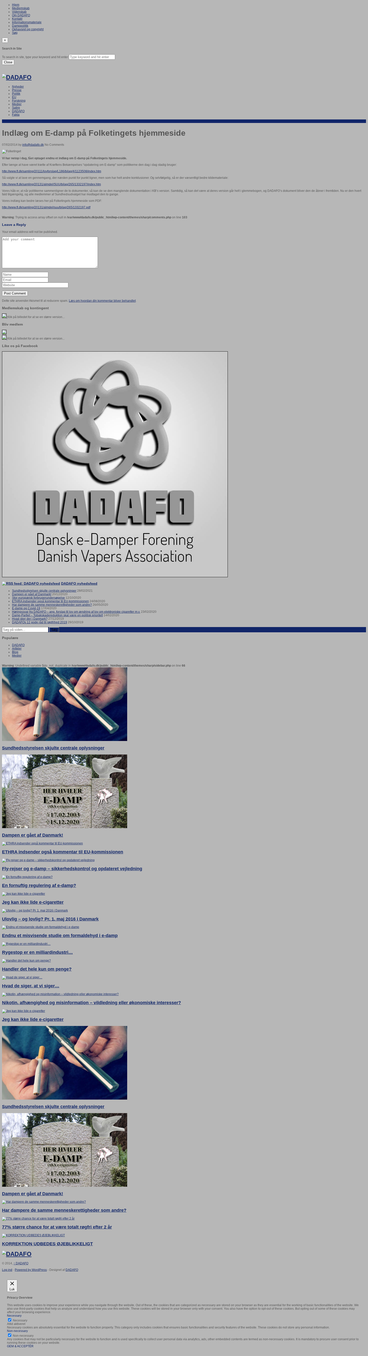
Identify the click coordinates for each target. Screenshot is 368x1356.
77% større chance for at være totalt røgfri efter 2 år (57, 1227)
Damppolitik (20, 26)
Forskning (19, 100)
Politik (16, 93)
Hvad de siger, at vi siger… (30, 985)
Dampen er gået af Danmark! (31, 594)
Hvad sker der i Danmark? (30, 619)
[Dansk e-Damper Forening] (17, 77)
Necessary (20, 1320)
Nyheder (18, 86)
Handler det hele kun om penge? (37, 969)
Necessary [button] (14, 1315)
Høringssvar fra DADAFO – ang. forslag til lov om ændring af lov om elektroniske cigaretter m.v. (76, 612)
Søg (15, 33)
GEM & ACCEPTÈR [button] (20, 1346)
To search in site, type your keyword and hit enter (35, 57)
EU (14, 97)
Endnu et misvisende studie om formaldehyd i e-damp (60, 935)
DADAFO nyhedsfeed (79, 583)
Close (8, 62)
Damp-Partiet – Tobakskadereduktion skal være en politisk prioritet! (57, 615)
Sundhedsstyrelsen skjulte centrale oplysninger (44, 590)
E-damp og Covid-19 (26, 608)
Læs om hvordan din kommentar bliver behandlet (102, 301)
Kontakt (17, 19)
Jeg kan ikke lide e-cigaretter (33, 902)
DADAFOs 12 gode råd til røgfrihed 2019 (39, 622)
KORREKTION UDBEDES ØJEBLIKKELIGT (47, 1243)
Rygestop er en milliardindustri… (37, 952)
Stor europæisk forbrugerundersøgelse (38, 597)
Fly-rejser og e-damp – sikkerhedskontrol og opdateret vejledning (72, 868)
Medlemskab (21, 8)
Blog (15, 652)
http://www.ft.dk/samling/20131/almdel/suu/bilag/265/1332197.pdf (46, 207)
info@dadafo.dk (33, 144)
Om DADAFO (21, 15)
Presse (17, 90)
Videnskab (19, 12)
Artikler (17, 648)
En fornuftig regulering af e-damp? (39, 885)
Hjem (15, 5)
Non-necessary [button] (17, 1331)
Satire (16, 107)
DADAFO (18, 111)
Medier (17, 104)
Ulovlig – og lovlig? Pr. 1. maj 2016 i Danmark (50, 919)
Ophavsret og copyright (28, 29)
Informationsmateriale (27, 22)
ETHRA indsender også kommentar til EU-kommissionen (50, 601)
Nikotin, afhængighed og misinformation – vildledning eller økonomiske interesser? (91, 1002)
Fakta (16, 114)
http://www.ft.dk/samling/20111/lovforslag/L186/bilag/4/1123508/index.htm (51, 171)
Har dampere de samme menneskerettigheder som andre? (52, 605)
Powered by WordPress (31, 1270)
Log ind (7, 1270)
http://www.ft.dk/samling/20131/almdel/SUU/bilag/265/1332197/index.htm (51, 184)
